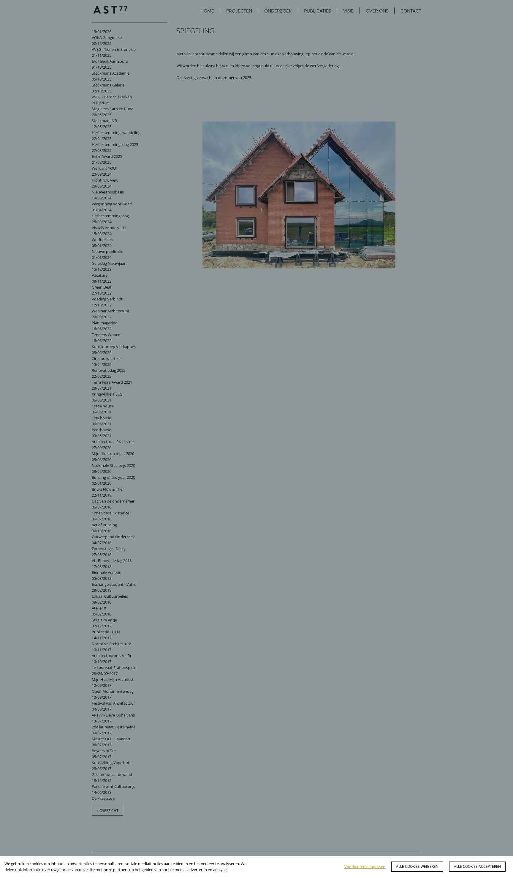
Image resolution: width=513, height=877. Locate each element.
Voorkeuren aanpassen (364, 866)
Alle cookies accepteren (477, 866)
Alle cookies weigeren (417, 866)
